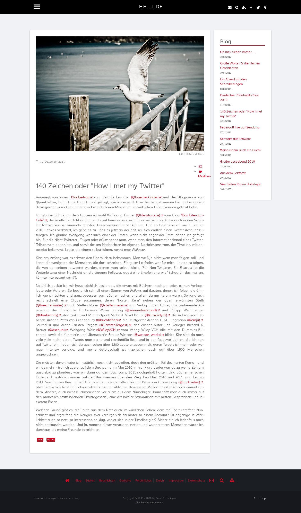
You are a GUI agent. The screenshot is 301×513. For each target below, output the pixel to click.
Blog (225, 42)
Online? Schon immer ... (237, 52)
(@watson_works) (147, 335)
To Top (261, 498)
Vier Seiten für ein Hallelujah (240, 184)
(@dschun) (56, 330)
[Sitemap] (244, 7)
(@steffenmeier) (112, 305)
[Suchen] (222, 480)
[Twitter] (258, 7)
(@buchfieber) (107, 320)
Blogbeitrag (80, 197)
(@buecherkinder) (144, 197)
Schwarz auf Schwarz (235, 139)
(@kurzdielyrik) (156, 315)
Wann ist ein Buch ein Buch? (240, 150)
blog (40, 439)
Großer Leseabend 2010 (237, 162)
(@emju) (193, 320)
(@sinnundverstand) (141, 310)
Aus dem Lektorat (233, 173)
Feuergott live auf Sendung (239, 127)
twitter (50, 439)
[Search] (237, 7)
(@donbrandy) (47, 315)
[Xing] (265, 7)
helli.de (151, 7)
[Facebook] (251, 7)
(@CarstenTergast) (113, 325)
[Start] (68, 480)
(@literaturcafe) (148, 215)
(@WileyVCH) (106, 330)
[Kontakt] (229, 7)
